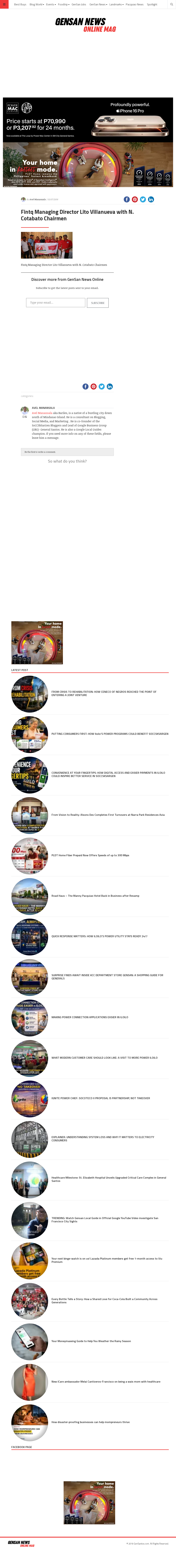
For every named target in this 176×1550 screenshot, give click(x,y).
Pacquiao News (135, 4)
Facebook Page (21, 1447)
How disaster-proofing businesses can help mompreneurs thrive (91, 1422)
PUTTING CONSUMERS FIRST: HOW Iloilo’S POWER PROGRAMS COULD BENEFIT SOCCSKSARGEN (110, 734)
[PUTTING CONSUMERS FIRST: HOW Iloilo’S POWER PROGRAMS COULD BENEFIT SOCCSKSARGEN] (29, 734)
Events (50, 4)
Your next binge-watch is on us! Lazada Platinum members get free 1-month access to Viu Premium (107, 1260)
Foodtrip (63, 4)
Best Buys (20, 4)
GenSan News (98, 4)
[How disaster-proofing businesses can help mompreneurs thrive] (29, 1422)
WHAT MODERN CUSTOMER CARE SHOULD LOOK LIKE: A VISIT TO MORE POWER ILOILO (105, 1058)
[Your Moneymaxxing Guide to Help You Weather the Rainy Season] (29, 1341)
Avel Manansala (37, 199)
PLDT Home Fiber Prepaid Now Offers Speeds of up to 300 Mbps (90, 855)
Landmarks (115, 4)
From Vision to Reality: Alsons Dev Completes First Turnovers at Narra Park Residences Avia (108, 815)
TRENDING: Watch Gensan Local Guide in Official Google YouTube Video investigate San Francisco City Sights (105, 1219)
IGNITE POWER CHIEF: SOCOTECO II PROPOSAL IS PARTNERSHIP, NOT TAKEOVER (101, 1098)
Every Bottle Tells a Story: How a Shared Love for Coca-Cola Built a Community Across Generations (104, 1300)
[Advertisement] (88, 65)
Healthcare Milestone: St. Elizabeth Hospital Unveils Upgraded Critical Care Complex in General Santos (109, 1179)
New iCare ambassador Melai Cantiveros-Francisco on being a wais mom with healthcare (106, 1381)
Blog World (36, 4)
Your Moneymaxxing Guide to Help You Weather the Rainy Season (91, 1341)
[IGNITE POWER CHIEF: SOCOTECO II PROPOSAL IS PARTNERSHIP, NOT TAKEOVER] (29, 1099)
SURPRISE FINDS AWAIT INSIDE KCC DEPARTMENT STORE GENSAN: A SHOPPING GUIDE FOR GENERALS (107, 976)
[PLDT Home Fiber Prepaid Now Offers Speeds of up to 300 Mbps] (29, 856)
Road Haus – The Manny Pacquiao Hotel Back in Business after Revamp (95, 896)
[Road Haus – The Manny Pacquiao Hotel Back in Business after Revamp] (29, 896)
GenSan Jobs (79, 4)
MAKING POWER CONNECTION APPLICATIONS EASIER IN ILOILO (90, 1017)
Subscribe (97, 303)
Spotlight (152, 4)
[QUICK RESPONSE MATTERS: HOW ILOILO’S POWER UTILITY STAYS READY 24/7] (29, 937)
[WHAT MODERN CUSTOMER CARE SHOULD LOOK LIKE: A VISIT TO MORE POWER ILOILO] (29, 1058)
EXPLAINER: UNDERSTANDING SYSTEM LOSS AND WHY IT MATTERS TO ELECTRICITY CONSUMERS (103, 1138)
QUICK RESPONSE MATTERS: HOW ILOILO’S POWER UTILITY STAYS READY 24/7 (99, 936)
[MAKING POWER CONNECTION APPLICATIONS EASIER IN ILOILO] (29, 1018)
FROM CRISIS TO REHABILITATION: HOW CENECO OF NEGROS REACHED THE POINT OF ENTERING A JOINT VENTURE (104, 693)
